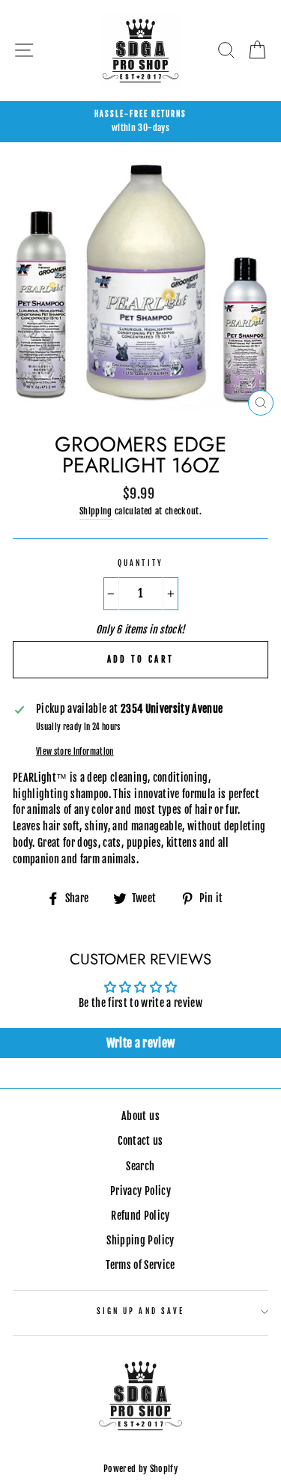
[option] (140, 122)
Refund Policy (140, 1215)
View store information (74, 751)
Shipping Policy (140, 1240)
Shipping (95, 511)
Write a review (140, 1043)
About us (140, 1116)
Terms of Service (140, 1265)
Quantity (140, 563)
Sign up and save (140, 1311)
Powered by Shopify (140, 1468)
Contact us (140, 1140)
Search (140, 1166)
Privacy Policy (140, 1191)
